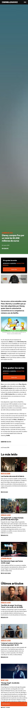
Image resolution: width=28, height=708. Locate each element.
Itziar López (6, 248)
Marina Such (5, 535)
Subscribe (14, 269)
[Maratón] (14, 280)
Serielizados (5, 492)
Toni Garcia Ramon (7, 573)
